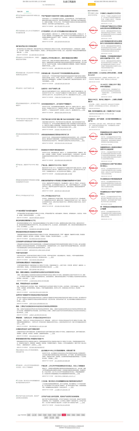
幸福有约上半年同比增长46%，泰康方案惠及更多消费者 (59, 58)
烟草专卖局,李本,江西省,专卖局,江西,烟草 (39, 250)
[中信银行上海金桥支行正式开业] (94, 14)
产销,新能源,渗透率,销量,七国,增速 (63, 174)
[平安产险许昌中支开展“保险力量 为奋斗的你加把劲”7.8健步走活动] (28, 119)
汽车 (41, 1)
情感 (35, 1)
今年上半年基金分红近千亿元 (50, 196)
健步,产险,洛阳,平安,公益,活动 (62, 26)
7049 (49, 415)
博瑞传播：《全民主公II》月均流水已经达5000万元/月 (33, 318)
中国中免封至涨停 (22, 253)
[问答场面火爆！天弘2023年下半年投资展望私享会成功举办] (28, 73)
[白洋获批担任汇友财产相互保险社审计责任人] (93, 168)
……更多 (66, 24)
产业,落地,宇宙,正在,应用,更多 (62, 405)
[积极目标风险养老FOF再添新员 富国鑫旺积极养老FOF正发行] (28, 181)
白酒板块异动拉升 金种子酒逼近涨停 (28, 329)
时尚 (33, 1)
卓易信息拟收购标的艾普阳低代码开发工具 (55, 134)
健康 (44, 1)
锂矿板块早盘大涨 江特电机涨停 (26, 46)
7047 (39, 415)
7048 (44, 415)
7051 (59, 415)
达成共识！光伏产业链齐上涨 (50, 88)
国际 (27, 1)
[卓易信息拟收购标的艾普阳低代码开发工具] (28, 135)
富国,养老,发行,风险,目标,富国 (62, 191)
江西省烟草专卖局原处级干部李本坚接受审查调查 (32, 241)
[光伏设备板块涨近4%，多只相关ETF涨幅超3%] (28, 104)
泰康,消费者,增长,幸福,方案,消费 (63, 68)
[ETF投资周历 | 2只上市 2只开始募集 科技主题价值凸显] (28, 31)
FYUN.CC (65, 426)
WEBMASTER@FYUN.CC (73, 428)
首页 (29, 415)
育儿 (115, 1)
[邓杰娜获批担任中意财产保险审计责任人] (93, 196)
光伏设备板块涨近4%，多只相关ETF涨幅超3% (56, 104)
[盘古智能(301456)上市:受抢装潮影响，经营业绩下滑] (28, 351)
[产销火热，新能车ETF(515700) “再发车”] (28, 165)
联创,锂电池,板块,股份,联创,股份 (37, 238)
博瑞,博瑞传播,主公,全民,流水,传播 (38, 326)
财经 (101, 1)
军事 (104, 1)
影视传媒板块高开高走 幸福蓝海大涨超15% (30, 339)
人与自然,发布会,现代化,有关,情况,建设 (39, 281)
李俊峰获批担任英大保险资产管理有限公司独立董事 (111, 133)
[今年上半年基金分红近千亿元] (25, 195)
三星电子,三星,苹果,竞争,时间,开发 (38, 315)
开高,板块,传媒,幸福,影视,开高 (36, 347)
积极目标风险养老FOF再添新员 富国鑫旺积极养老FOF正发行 (61, 180)
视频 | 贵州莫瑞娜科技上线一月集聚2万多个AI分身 (104, 111)
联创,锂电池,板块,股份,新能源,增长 (63, 160)
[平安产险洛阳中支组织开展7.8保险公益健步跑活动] (28, 16)
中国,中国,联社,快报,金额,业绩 (36, 260)
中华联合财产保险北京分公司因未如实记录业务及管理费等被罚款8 (111, 27)
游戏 (110, 1)
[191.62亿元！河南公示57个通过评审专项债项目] (93, 88)
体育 (95, 1)
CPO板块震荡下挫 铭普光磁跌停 (26, 211)
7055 (78, 415)
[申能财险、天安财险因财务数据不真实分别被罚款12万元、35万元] (93, 60)
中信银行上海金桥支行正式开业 (110, 13)
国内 (24, 1)
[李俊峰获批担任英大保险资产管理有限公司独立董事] (93, 136)
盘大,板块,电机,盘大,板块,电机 (36, 55)
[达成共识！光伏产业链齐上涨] (25, 88)
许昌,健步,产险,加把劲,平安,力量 (63, 129)
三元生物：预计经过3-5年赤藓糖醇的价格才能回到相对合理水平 (62, 381)
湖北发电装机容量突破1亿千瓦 (26, 220)
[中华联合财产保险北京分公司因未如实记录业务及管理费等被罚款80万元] (93, 30)
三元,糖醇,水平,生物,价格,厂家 (62, 390)
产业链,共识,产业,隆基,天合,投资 (63, 97)
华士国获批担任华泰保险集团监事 (111, 179)
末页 (57, 418)
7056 (83, 415)
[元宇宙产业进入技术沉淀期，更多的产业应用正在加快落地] (28, 397)
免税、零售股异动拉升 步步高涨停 (27, 283)
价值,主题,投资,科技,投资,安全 (62, 41)
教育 (112, 1)
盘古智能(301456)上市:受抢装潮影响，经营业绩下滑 (58, 350)
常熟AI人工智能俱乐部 (77, 426)
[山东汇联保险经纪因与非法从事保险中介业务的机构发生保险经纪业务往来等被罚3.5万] (93, 45)
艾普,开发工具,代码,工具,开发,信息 (63, 143)
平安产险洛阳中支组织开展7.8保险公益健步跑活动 (57, 16)
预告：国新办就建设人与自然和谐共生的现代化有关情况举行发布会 (37, 272)
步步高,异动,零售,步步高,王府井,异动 (38, 292)
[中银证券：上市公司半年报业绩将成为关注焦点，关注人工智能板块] (28, 366)
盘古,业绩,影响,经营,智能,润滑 (62, 361)
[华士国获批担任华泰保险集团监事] (93, 183)
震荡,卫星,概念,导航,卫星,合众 (36, 269)
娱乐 (98, 1)
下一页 (52, 418)
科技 (107, 1)
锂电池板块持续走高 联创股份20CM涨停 (29, 232)
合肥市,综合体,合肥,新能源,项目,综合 (38, 303)
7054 (73, 415)
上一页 (34, 415)
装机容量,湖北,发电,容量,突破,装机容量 (39, 229)
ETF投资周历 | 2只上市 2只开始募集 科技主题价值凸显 (59, 31)
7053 (68, 415)
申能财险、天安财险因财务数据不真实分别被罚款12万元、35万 (111, 57)
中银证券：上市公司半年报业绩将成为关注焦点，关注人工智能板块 (63, 366)
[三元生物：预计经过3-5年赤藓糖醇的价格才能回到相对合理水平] (28, 381)
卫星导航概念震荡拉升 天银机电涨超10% (29, 262)
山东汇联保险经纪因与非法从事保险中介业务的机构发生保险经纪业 (111, 42)
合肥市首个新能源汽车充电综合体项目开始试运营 (32, 295)
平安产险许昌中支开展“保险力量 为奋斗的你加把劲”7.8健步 (60, 119)
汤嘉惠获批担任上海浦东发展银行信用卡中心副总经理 (111, 148)
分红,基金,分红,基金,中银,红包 (62, 206)
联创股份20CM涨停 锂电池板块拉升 (53, 150)
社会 (30, 1)
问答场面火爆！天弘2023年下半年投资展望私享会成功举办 (60, 73)
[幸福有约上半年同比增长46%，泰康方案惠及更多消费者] (28, 58)
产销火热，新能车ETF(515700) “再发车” (54, 165)
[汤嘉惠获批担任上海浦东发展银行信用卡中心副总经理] (93, 151)
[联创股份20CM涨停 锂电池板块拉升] (27, 149)
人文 (38, 1)
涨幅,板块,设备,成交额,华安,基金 (63, 112)
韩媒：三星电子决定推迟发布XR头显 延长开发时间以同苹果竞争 (37, 306)
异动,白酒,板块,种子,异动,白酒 (36, 336)
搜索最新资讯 (92, 4)
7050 (54, 415)
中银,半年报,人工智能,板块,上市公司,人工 (65, 376)
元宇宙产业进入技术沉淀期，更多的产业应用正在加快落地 (60, 396)
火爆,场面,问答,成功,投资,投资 (62, 83)
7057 (46, 418)
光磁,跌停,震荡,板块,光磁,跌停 (36, 217)
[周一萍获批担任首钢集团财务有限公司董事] (93, 211)
